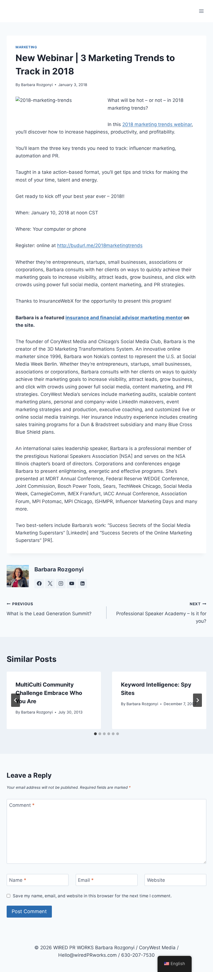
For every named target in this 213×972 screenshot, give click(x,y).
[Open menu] (201, 11)
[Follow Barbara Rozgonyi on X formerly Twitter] (50, 583)
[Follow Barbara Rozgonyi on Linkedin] (82, 583)
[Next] (197, 700)
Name (17, 880)
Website (156, 880)
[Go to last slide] (15, 700)
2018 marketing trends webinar (157, 124)
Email (86, 880)
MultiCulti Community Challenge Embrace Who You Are (49, 693)
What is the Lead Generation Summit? (49, 609)
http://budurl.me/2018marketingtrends (100, 245)
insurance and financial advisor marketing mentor (123, 317)
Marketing (26, 47)
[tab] (95, 733)
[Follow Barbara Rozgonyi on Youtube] (71, 583)
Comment (22, 805)
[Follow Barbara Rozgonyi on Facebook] (39, 583)
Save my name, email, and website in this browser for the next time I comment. (92, 895)
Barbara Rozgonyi (37, 84)
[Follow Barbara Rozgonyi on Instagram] (60, 583)
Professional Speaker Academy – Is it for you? (161, 613)
